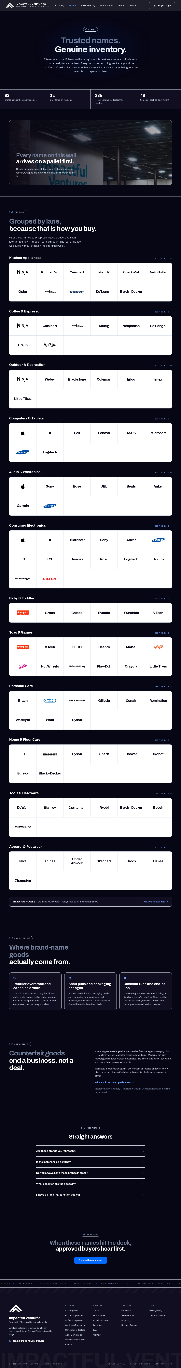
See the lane (162, 258)
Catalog (59, 5)
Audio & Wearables (73, 1335)
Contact (133, 5)
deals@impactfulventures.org (28, 1341)
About (121, 5)
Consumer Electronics (75, 1340)
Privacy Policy (155, 1311)
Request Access (129, 1325)
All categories (71, 1311)
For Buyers (126, 1311)
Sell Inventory (88, 5)
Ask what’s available (154, 901)
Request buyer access (90, 1260)
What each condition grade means (113, 1082)
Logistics (97, 1325)
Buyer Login (126, 1320)
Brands (72, 5)
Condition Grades (101, 1320)
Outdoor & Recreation (75, 1325)
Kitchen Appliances (74, 1315)
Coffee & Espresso (74, 1320)
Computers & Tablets (75, 1330)
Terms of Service (157, 1315)
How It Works (106, 5)
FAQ (95, 1330)
